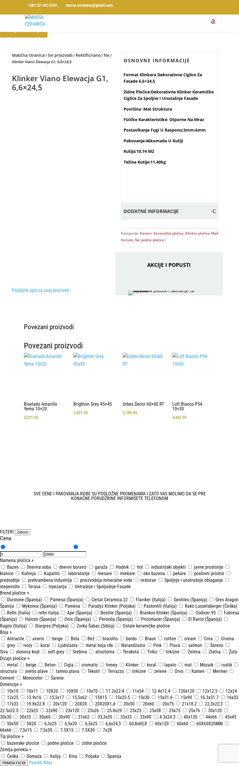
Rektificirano (88, 55)
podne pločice (152, 239)
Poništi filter (40, 762)
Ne (106, 55)
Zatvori (22, 532)
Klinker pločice (197, 233)
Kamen (146, 233)
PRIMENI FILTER (14, 763)
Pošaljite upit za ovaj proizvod (40, 290)
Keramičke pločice (169, 233)
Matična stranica (28, 55)
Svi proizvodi (60, 55)
